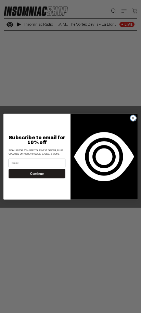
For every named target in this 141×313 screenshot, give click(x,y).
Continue (36, 173)
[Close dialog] (133, 118)
